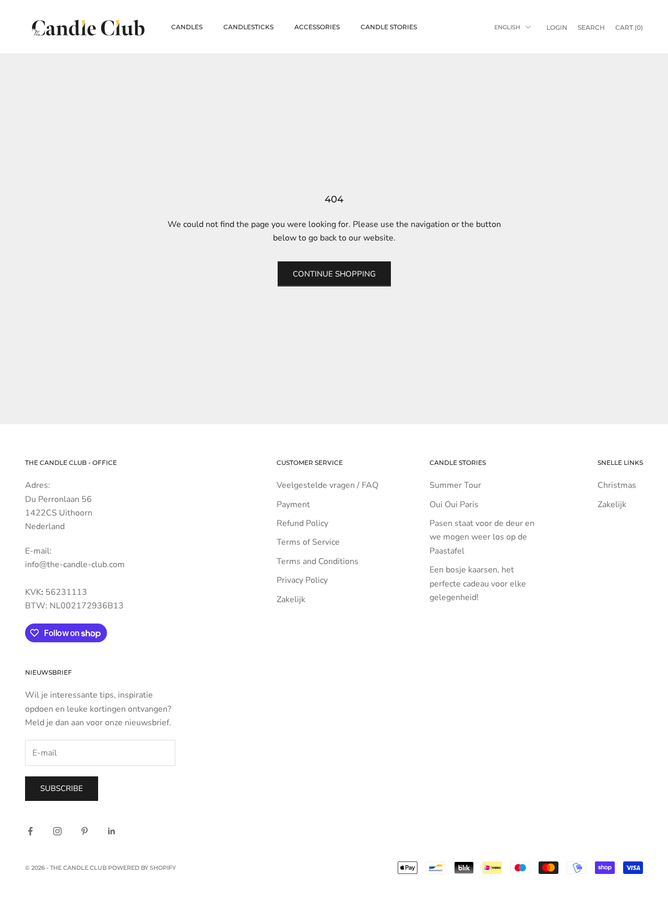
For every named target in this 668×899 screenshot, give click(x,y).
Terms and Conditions (318, 561)
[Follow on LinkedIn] (111, 831)
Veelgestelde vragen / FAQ (327, 485)
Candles (186, 27)
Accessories (317, 27)
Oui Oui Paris (454, 504)
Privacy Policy (302, 580)
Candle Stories (389, 27)
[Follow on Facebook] (30, 831)
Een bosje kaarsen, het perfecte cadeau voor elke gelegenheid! (478, 583)
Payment (293, 504)
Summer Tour (455, 485)
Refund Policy (302, 523)
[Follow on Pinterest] (84, 831)
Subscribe (61, 788)
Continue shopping (334, 274)
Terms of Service (308, 542)
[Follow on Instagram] (57, 831)
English (507, 27)
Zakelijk (291, 599)
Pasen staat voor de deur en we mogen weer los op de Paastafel (482, 537)
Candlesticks (248, 27)
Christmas (617, 485)
